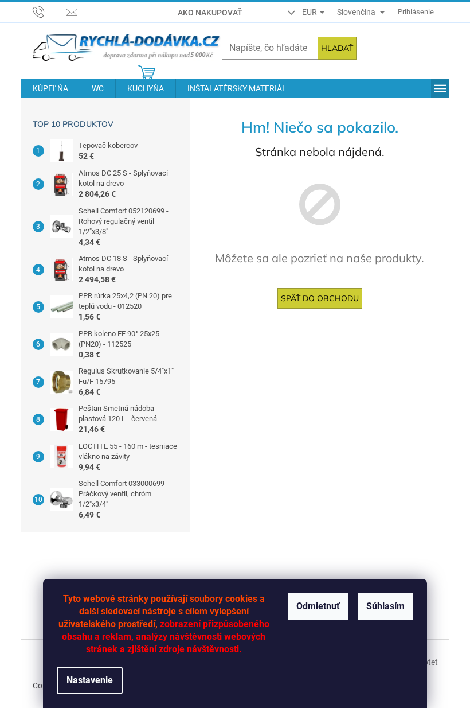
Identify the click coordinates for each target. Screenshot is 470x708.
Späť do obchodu (320, 298)
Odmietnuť (318, 606)
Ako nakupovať (210, 12)
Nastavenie (89, 680)
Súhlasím (385, 606)
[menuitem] (50, 88)
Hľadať (337, 48)
